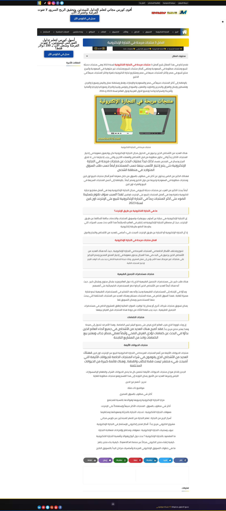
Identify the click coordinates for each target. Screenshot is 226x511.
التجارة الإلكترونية (158, 48)
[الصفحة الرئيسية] (184, 31)
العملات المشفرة (62, 31)
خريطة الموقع (183, 2)
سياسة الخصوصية (169, 2)
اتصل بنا (142, 2)
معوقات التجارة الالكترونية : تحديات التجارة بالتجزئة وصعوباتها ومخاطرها (135, 412)
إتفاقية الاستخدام (154, 2)
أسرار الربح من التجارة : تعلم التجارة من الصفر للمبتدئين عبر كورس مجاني (135, 418)
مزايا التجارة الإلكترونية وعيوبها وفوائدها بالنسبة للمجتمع (136, 400)
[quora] (52, 507)
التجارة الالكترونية (162, 31)
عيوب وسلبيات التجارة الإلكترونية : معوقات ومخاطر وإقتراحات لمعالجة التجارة (135, 430)
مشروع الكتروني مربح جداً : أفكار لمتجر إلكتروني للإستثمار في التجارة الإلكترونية (136, 424)
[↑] (113, 504)
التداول (136, 31)
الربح (176, 31)
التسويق (148, 31)
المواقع (92, 31)
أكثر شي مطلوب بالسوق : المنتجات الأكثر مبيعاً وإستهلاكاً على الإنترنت (136, 406)
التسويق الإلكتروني (142, 48)
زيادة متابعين (78, 31)
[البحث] (39, 3)
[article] (111, 475)
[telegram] (62, 3)
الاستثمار (46, 31)
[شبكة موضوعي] (170, 12)
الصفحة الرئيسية (174, 48)
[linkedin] (39, 507)
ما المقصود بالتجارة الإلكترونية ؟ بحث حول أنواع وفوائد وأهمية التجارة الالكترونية (136, 436)
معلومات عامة (128, 48)
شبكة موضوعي (162, 507)
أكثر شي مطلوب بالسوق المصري (136, 394)
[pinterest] (43, 507)
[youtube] (49, 3)
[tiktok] (45, 3)
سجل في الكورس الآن (84, 18)
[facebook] (58, 3)
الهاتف (103, 31)
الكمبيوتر (115, 31)
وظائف (125, 31)
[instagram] (53, 3)
